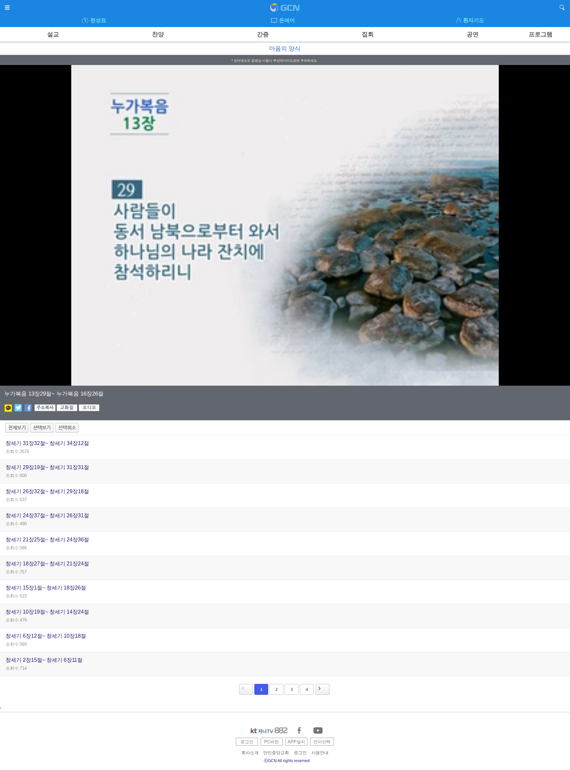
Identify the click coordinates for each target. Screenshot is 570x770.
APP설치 (296, 741)
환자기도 (473, 20)
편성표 (98, 20)
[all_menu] (8, 8)
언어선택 (322, 741)
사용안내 (320, 752)
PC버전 (271, 741)
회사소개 (250, 752)
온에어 (287, 20)
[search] (562, 8)
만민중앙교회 (276, 752)
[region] (285, 225)
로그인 (246, 741)
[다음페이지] (323, 689)
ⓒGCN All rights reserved (287, 760)
